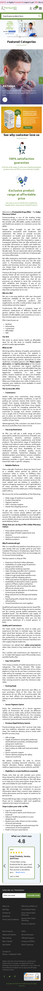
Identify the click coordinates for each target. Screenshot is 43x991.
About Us (5, 906)
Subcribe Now (33, 895)
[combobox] (21, 16)
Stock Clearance (27, 945)
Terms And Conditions (10, 919)
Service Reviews (28, 935)
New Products (7, 931)
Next (23, 34)
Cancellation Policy (29, 909)
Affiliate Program (28, 938)
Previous (19, 34)
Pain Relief (6, 945)
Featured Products (9, 935)
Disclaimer (6, 916)
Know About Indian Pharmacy (29, 914)
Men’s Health (7, 941)
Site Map (5, 909)
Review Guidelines (28, 924)
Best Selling (6, 938)
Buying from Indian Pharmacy (29, 919)
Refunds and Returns (29, 906)
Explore (5, 99)
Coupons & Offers (28, 941)
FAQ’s (24, 931)
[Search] (39, 16)
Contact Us (6, 913)
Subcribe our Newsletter (13, 890)
